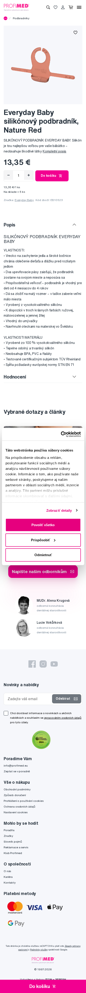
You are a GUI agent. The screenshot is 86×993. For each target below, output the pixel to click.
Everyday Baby (24, 200)
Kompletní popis (54, 151)
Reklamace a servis (16, 847)
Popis (9, 224)
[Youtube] (54, 664)
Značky (8, 835)
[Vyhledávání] (48, 7)
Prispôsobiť (40, 540)
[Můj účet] (63, 7)
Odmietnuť (43, 555)
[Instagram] (43, 664)
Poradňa (9, 830)
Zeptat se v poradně (17, 771)
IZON (48, 979)
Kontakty (10, 882)
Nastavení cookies (16, 812)
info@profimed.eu (16, 765)
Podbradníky (21, 18)
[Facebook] (32, 664)
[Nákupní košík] (70, 7)
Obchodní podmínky (17, 789)
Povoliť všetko (43, 525)
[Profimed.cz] (16, 7)
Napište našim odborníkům (39, 571)
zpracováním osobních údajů (62, 717)
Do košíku (48, 175)
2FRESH (60, 979)
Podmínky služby (39, 950)
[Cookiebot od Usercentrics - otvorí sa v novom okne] (61, 434)
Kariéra (8, 876)
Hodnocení (15, 376)
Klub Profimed (13, 853)
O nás (7, 871)
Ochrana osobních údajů (19, 806)
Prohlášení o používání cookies (24, 800)
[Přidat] (28, 175)
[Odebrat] (8, 175)
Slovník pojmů (13, 841)
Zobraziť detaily (59, 510)
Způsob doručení (15, 795)
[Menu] (79, 7)
